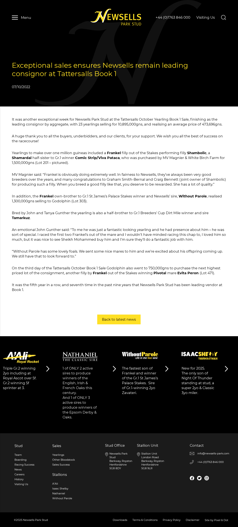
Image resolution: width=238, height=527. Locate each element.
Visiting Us (205, 17)
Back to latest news (119, 319)
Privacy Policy (172, 520)
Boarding (20, 459)
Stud (18, 446)
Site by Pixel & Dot (216, 520)
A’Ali (55, 483)
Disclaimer (192, 520)
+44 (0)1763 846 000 (173, 17)
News (18, 469)
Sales (56, 446)
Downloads (120, 520)
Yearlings (58, 454)
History (19, 479)
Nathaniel (58, 493)
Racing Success (24, 464)
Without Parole (62, 498)
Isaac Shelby (60, 488)
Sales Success (61, 464)
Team (18, 454)
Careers (19, 474)
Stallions (59, 475)
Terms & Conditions (145, 520)
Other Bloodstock (63, 459)
